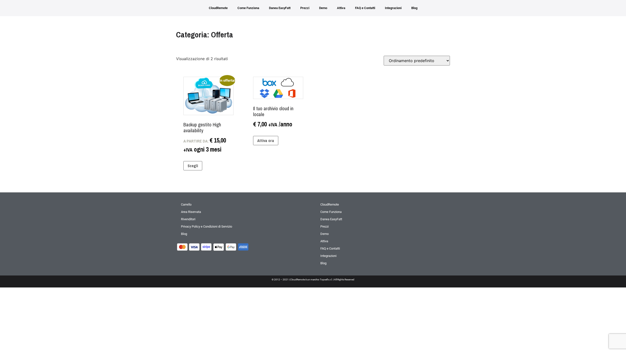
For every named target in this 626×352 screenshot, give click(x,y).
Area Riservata (191, 212)
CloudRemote (218, 8)
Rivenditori (188, 219)
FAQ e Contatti (365, 8)
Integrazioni (393, 8)
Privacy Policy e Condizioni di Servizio (206, 226)
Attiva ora (265, 140)
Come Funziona (248, 8)
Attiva (341, 8)
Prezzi (304, 8)
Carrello (186, 204)
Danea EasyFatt (280, 8)
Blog (414, 8)
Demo (323, 8)
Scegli (193, 165)
